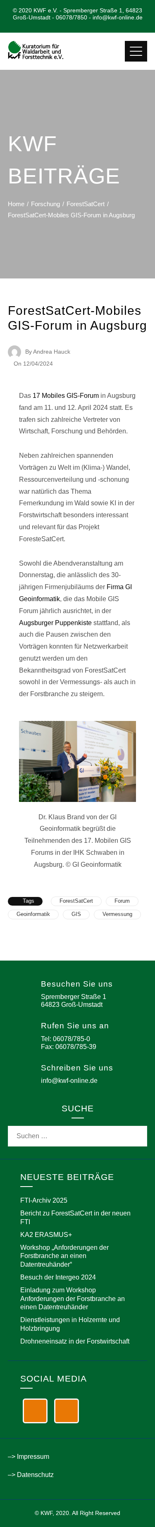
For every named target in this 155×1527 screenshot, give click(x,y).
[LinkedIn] (35, 1411)
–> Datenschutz (31, 1474)
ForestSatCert (76, 901)
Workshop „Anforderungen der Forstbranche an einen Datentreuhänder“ (64, 1256)
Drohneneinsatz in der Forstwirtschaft (74, 1341)
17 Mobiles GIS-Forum (66, 395)
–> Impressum (28, 1456)
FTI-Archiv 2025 (43, 1200)
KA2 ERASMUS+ (46, 1234)
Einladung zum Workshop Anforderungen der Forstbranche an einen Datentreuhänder (72, 1299)
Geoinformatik (33, 914)
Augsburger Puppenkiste (55, 622)
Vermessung (117, 914)
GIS (76, 914)
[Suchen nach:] (78, 1131)
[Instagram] (66, 1411)
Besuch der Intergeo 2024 (58, 1277)
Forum (122, 901)
